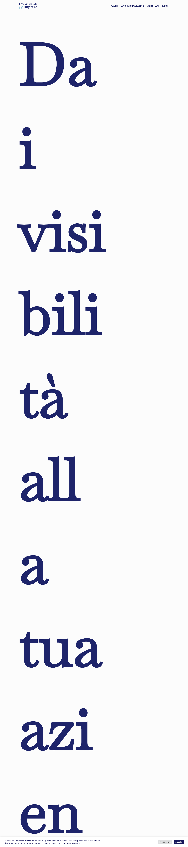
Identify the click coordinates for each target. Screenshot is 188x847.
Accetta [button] (179, 842)
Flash (114, 6)
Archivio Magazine (132, 6)
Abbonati (153, 6)
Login (165, 6)
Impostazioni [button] (165, 842)
